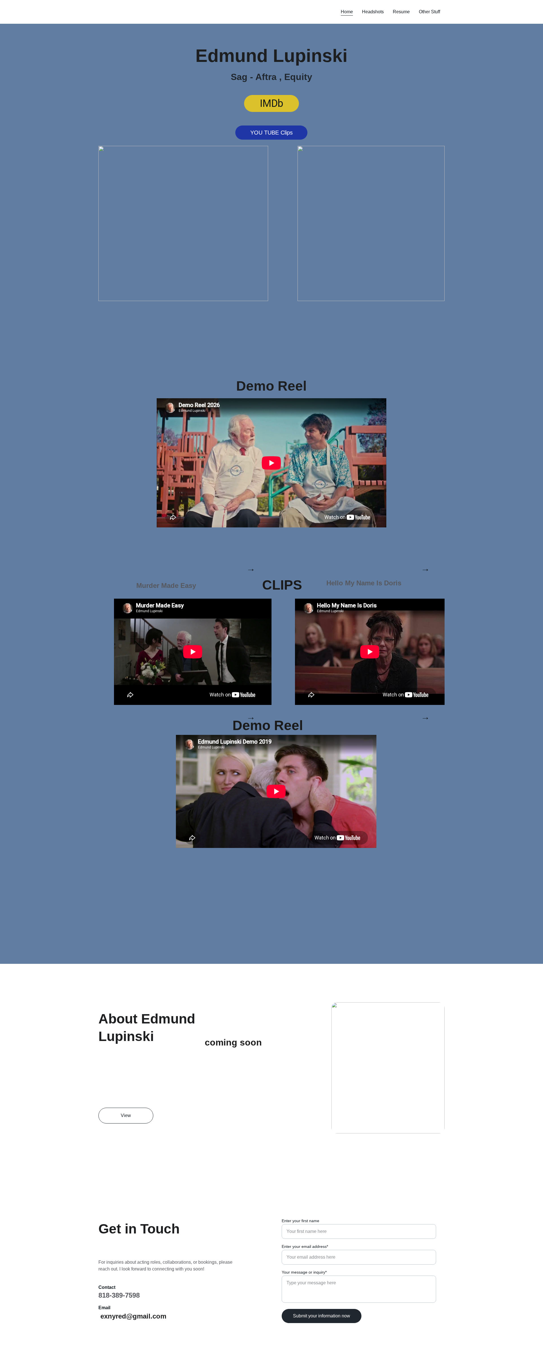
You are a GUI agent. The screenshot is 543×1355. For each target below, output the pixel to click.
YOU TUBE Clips (271, 132)
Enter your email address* (305, 1246)
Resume (401, 11)
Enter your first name (300, 1220)
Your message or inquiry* (304, 1272)
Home (347, 11)
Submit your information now (321, 1315)
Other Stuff (429, 11)
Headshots (373, 11)
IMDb (271, 103)
